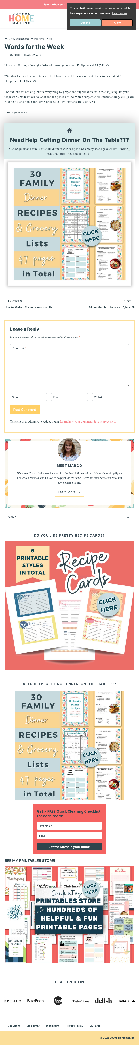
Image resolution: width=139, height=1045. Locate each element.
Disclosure (52, 1025)
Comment (19, 348)
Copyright (14, 1025)
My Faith (94, 1025)
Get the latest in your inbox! (70, 847)
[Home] (5, 38)
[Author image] (6, 55)
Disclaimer (33, 1025)
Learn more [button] (119, 13)
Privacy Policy (74, 1025)
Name (15, 397)
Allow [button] (117, 22)
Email (56, 397)
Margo (17, 54)
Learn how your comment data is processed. (88, 421)
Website (99, 397)
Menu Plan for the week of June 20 (112, 304)
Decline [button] (85, 22)
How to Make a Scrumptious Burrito (28, 304)
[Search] (127, 516)
